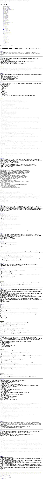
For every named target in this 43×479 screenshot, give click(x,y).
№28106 (2, 373)
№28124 (2, 98)
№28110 (2, 304)
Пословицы (5, 31)
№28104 (2, 402)
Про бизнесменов (6, 17)
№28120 (2, 205)
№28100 (2, 456)
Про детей (5, 18)
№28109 (2, 321)
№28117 (2, 233)
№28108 (2, 336)
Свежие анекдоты (6, 6)
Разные (4, 34)
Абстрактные (5, 23)
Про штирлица (5, 11)
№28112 (2, 281)
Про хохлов (5, 37)
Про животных (5, 16)
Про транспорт (5, 13)
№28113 (2, 268)
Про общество (5, 12)
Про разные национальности (8, 9)
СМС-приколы (5, 29)
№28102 (2, 430)
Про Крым (5, 38)
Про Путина (5, 41)
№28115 (2, 250)
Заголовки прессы (6, 30)
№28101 (2, 438)
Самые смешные (6, 7)
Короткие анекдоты (6, 8)
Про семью (5, 25)
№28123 (2, 158)
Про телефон (5, 28)
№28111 (1, 288)
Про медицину (5, 15)
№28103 (2, 421)
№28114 (2, 263)
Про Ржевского (6, 24)
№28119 (2, 213)
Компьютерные (6, 20)
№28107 (2, 349)
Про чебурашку (6, 42)
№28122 (2, 169)
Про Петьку (5, 14)
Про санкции (5, 40)
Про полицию (5, 10)
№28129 (2, 51)
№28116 (2, 241)
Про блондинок (6, 39)
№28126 (2, 73)
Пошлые (4, 21)
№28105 (2, 379)
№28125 (2, 82)
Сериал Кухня (5, 36)
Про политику (5, 35)
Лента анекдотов (3, 1)
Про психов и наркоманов (8, 22)
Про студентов (5, 19)
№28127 (2, 66)
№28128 (2, 57)
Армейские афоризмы (7, 32)
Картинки (4, 43)
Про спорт (5, 26)
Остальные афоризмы (7, 33)
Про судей (5, 27)
